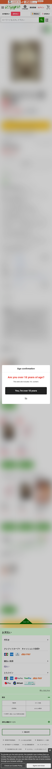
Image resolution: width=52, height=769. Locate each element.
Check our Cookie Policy (13, 765)
